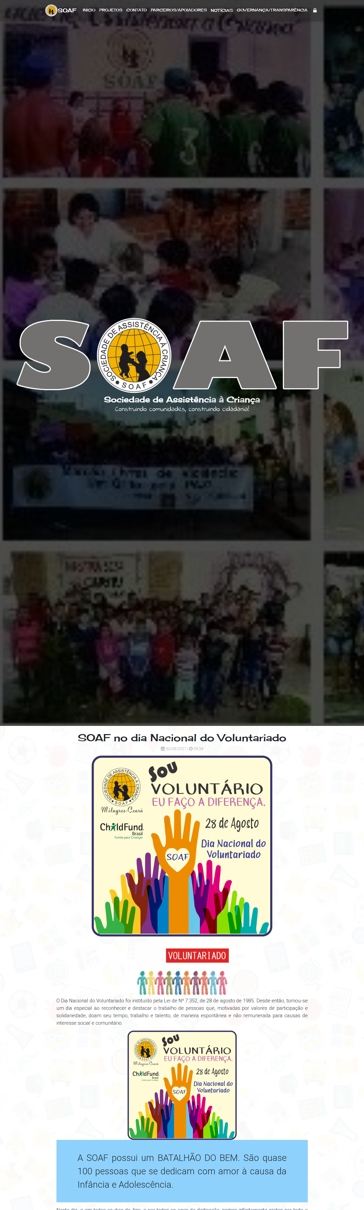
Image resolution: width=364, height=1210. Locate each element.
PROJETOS (110, 10)
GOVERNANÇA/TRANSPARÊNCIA (272, 10)
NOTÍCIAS (222, 10)
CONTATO (136, 10)
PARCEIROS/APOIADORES (179, 10)
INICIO (89, 10)
